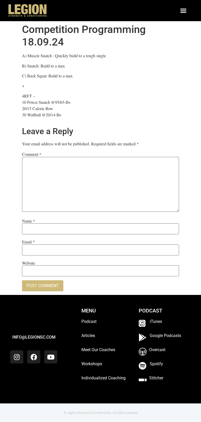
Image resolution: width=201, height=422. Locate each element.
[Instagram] (16, 356)
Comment (31, 154)
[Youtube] (50, 356)
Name (28, 221)
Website (28, 263)
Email (28, 242)
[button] (183, 11)
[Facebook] (33, 356)
